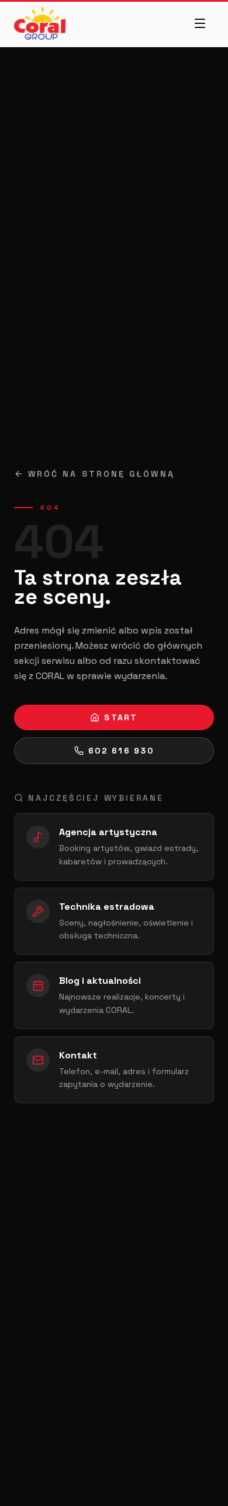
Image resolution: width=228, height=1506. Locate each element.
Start (120, 717)
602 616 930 (121, 750)
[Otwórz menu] (200, 23)
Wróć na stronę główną (101, 474)
